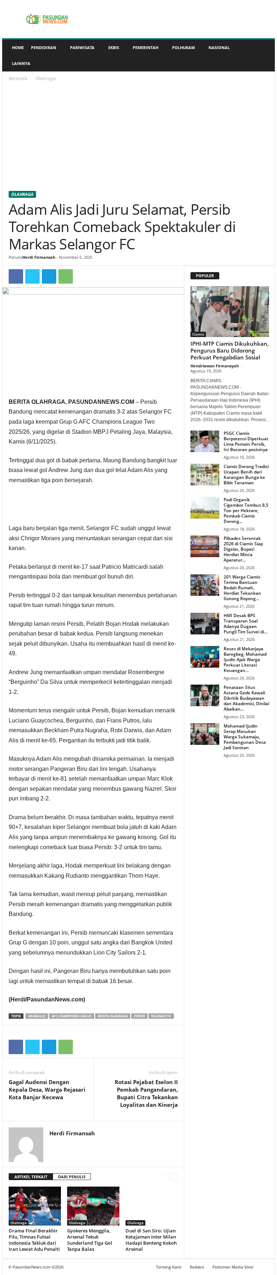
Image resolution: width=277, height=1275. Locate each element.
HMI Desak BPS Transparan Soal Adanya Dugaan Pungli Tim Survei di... (245, 623)
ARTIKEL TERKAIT (30, 1176)
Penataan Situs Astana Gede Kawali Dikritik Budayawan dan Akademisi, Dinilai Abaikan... (246, 698)
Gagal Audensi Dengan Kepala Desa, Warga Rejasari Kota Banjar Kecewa (47, 1089)
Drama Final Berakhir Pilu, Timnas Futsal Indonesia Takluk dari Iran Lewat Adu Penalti (34, 1239)
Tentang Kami (168, 1267)
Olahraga (22, 194)
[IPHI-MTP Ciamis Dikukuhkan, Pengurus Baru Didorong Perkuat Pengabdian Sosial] (229, 311)
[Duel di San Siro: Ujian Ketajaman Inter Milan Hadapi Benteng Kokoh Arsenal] (152, 1206)
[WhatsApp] (65, 276)
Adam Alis (36, 1016)
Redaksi (197, 1267)
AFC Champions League (72, 1016)
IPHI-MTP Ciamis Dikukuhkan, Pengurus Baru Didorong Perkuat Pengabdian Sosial (229, 350)
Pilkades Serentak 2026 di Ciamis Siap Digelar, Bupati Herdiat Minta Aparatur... (243, 549)
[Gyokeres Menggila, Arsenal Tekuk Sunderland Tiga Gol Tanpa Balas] (93, 1206)
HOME (18, 47)
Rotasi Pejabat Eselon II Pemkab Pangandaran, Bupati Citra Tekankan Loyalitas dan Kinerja (146, 1093)
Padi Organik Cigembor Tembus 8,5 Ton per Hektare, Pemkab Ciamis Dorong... (246, 510)
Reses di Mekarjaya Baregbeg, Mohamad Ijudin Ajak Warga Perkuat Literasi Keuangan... (245, 659)
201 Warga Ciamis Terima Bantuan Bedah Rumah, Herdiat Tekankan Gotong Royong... (242, 588)
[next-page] (174, 1177)
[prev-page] (165, 1177)
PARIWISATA (82, 47)
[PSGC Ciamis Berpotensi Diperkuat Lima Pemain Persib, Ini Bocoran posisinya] (204, 441)
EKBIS (113, 47)
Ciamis (198, 334)
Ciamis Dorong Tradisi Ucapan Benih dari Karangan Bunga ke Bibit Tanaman (246, 474)
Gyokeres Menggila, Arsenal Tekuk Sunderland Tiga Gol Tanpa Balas (89, 1239)
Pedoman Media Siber (233, 1267)
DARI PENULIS (71, 1176)
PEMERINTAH (145, 47)
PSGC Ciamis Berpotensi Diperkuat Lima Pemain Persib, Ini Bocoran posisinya (246, 441)
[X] (32, 276)
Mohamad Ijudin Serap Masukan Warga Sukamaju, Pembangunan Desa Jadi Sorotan (245, 737)
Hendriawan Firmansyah (214, 365)
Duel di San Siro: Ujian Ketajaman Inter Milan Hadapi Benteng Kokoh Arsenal (151, 1239)
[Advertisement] (139, 137)
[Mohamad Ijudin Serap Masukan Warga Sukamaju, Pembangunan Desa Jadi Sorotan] (204, 734)
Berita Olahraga (113, 1016)
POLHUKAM (183, 47)
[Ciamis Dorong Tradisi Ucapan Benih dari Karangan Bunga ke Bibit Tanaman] (204, 474)
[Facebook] (16, 276)
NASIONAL (219, 47)
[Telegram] (49, 276)
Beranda (18, 78)
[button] (264, 56)
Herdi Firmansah (38, 257)
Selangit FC (161, 1016)
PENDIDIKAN (43, 47)
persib (139, 1016)
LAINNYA (21, 63)
